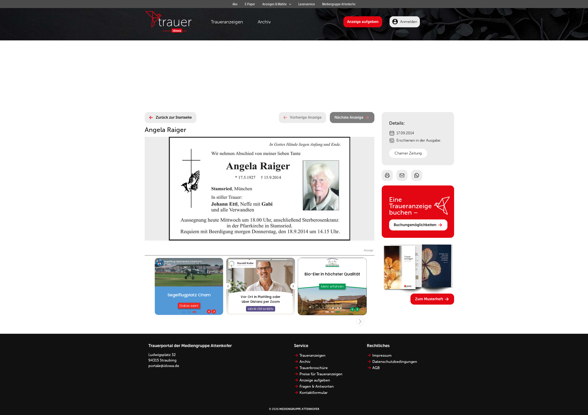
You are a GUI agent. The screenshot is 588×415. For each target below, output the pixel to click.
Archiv (264, 21)
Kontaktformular (314, 393)
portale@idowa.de (163, 366)
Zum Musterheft (429, 299)
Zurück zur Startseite (174, 117)
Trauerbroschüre (314, 368)
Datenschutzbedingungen (394, 362)
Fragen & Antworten (317, 386)
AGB (376, 368)
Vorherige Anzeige (306, 117)
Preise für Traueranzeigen (321, 374)
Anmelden (408, 22)
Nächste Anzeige (348, 117)
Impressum (382, 355)
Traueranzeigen (227, 21)
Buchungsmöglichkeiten (415, 225)
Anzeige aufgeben (363, 22)
